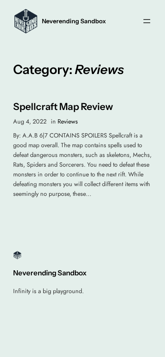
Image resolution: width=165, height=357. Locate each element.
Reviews (68, 121)
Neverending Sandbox (74, 21)
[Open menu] (147, 21)
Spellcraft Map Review (63, 107)
